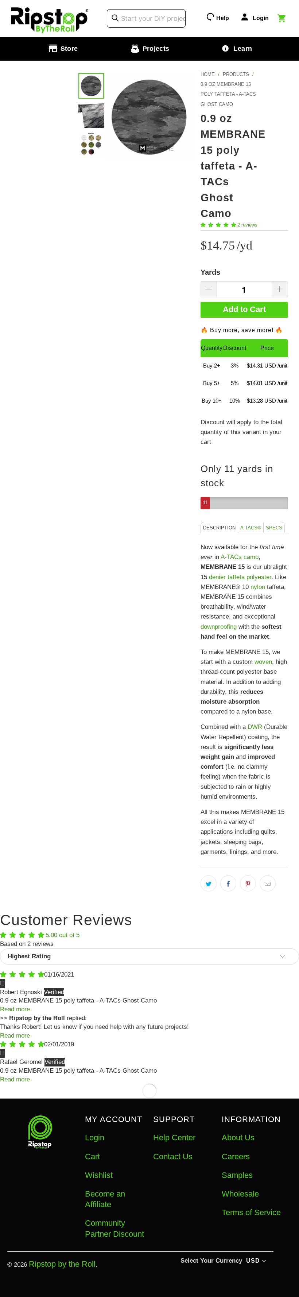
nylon (258, 586)
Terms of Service (251, 1212)
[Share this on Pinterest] (248, 883)
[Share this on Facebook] (228, 883)
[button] (218, 225)
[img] (22, 974)
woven (263, 661)
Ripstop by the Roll (62, 1264)
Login (94, 1137)
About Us (238, 1137)
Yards (210, 272)
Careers (236, 1156)
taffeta (236, 577)
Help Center (174, 1137)
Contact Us (173, 1156)
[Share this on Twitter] (209, 883)
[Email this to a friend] (268, 883)
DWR (255, 726)
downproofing (219, 626)
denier (217, 577)
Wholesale (240, 1193)
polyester (258, 577)
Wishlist (99, 1175)
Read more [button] (15, 1009)
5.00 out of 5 (62, 935)
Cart (92, 1156)
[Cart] (282, 19)
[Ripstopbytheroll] (50, 18)
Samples (237, 1175)
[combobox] (146, 18)
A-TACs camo (240, 557)
